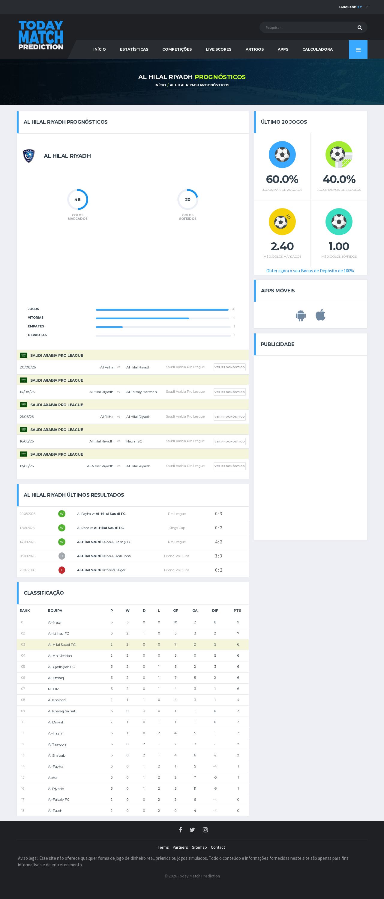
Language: (350, 7)
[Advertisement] (133, 267)
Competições (177, 49)
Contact (218, 847)
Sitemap (199, 847)
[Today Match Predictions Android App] (300, 318)
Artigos (255, 49)
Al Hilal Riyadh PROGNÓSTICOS (200, 85)
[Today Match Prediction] (40, 34)
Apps (283, 49)
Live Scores (218, 49)
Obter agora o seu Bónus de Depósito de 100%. (310, 271)
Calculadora (317, 49)
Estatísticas (134, 49)
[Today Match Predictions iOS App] (320, 318)
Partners (180, 847)
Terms (163, 847)
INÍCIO (99, 49)
